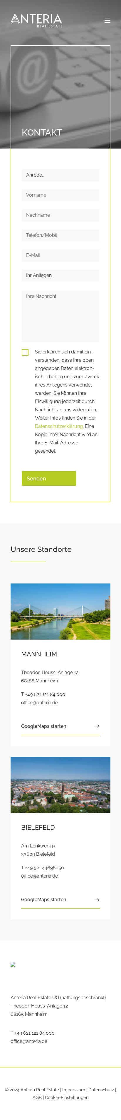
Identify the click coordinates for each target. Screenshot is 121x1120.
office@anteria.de (39, 702)
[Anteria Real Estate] (36, 20)
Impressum (73, 1090)
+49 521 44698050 (44, 867)
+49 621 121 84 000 (45, 694)
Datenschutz (101, 1090)
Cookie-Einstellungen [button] (67, 1097)
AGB (37, 1097)
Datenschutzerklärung (59, 426)
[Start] (50, 972)
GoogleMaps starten (43, 726)
